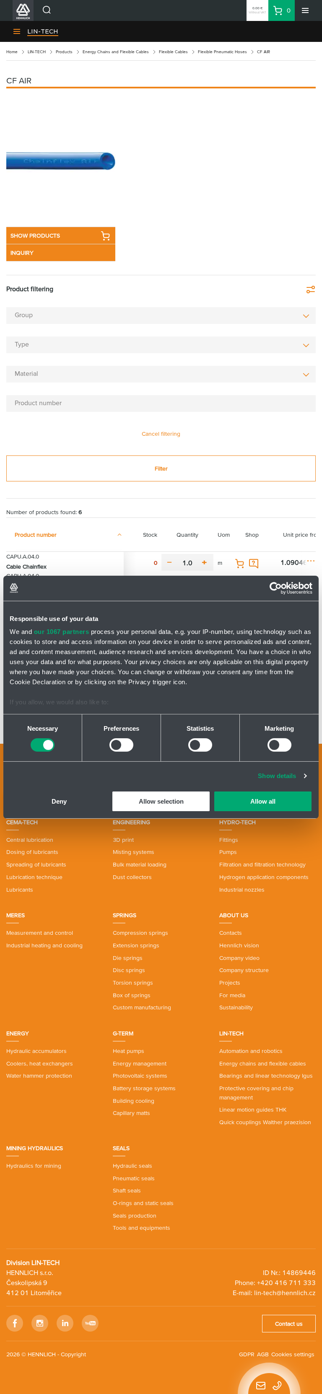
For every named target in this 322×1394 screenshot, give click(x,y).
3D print (123, 839)
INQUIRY (22, 252)
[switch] (121, 745)
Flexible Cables (173, 51)
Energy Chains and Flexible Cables (116, 51)
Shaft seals (127, 1190)
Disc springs (129, 970)
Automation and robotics (251, 1050)
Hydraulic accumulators (36, 1050)
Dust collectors (132, 877)
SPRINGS (124, 915)
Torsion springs (133, 982)
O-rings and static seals (143, 1203)
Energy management (139, 1063)
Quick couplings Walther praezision (265, 1122)
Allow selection (161, 801)
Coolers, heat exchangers (39, 1063)
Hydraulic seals (132, 1165)
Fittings (228, 839)
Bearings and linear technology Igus (266, 1075)
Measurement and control (39, 932)
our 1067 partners (61, 631)
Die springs (128, 957)
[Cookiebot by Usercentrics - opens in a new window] (275, 588)
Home (12, 51)
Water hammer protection (39, 1075)
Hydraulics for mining (33, 1165)
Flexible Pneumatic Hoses (222, 51)
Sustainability (236, 1007)
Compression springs (140, 932)
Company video (239, 957)
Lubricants (19, 889)
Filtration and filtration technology (262, 864)
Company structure (244, 970)
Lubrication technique (34, 877)
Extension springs (136, 945)
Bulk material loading (139, 864)
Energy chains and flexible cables (262, 1063)
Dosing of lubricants (32, 851)
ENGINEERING (131, 822)
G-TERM (123, 1033)
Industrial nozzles (242, 889)
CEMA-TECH (22, 822)
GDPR (246, 1354)
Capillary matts (131, 1113)
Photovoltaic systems (140, 1075)
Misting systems (133, 851)
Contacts (230, 932)
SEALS (121, 1148)
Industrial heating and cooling (44, 945)
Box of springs (132, 995)
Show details (277, 775)
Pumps (228, 851)
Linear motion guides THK (252, 1109)
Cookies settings (292, 1354)
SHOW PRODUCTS (35, 235)
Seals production (134, 1215)
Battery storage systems (144, 1088)
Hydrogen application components (264, 877)
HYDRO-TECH (237, 822)
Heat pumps (128, 1050)
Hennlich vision (239, 945)
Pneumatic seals (134, 1178)
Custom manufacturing (142, 1007)
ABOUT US (233, 915)
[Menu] (305, 10)
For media (232, 995)
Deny (59, 801)
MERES (15, 915)
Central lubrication (29, 839)
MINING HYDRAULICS (34, 1148)
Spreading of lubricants (36, 864)
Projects (229, 982)
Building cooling (133, 1100)
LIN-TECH (42, 31)
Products (64, 51)
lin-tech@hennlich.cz (285, 1292)
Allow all (262, 801)
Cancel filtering (161, 433)
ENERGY (17, 1033)
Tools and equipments (141, 1227)
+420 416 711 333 (286, 1282)
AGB (263, 1354)
